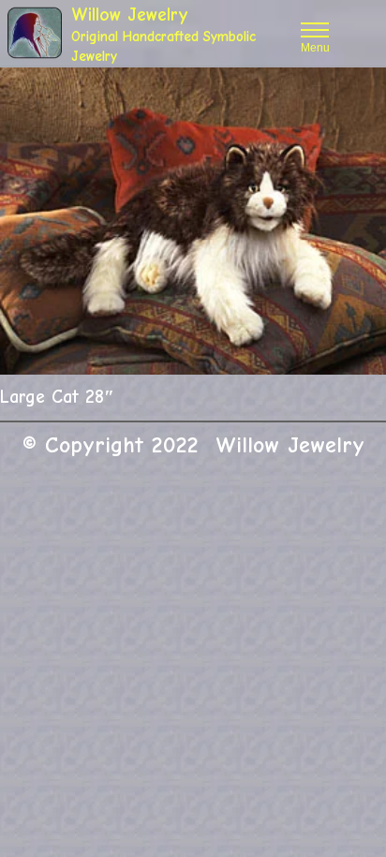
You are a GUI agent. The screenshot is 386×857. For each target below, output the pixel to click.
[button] (360, 92)
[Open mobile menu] (315, 29)
